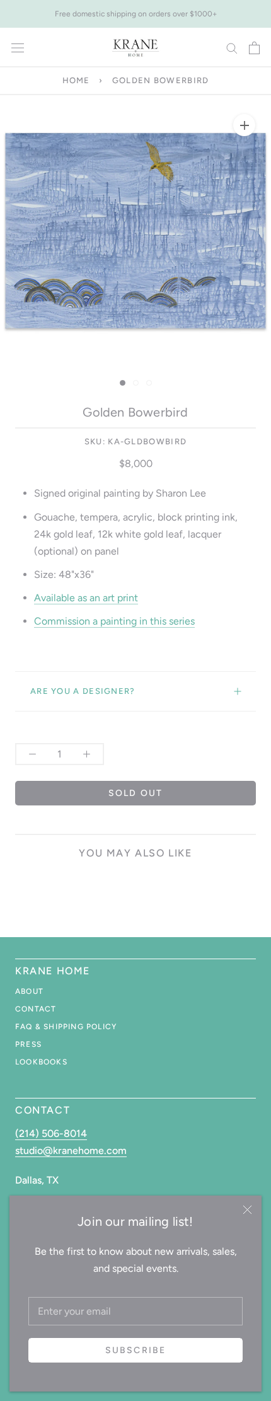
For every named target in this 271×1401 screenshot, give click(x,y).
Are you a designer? (83, 691)
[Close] (247, 1209)
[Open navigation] (17, 47)
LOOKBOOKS (41, 1062)
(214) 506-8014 (51, 1133)
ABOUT (29, 991)
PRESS (28, 1044)
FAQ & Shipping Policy (66, 1026)
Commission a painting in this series (114, 621)
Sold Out (135, 793)
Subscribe (135, 1350)
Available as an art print (86, 598)
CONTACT (35, 1009)
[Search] (232, 47)
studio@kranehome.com (71, 1150)
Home (76, 80)
